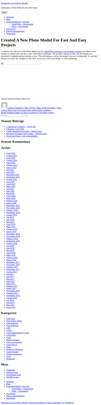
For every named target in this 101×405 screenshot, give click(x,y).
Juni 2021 (10, 182)
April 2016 (10, 307)
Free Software (12, 323)
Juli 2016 (10, 300)
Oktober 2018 (12, 239)
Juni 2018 (10, 248)
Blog (8, 19)
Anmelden (10, 370)
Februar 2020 (11, 201)
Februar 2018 (11, 257)
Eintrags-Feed (12, 372)
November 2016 (13, 291)
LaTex (9, 330)
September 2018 (13, 241)
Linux (8, 337)
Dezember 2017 (13, 262)
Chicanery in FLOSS (15, 129)
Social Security (12, 352)
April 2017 (10, 281)
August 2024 (11, 160)
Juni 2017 (10, 276)
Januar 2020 (11, 203)
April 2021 (10, 184)
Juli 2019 (10, 217)
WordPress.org (12, 377)
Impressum (10, 34)
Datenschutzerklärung (15, 31)
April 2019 (10, 224)
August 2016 (11, 298)
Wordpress (10, 359)
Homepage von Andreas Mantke (14, 3)
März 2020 (10, 198)
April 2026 (10, 153)
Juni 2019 (10, 220)
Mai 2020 (10, 193)
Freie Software (12, 326)
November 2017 (13, 265)
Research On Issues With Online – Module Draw (26, 134)
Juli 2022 (10, 170)
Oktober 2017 (12, 267)
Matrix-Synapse (12, 340)
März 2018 (10, 255)
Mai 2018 (10, 250)
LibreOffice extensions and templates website (62, 51)
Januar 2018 (11, 260)
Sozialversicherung (14, 354)
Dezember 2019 (13, 205)
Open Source (11, 345)
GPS (8, 328)
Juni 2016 (10, 303)
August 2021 (11, 179)
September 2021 (13, 177)
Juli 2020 (10, 189)
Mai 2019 (10, 222)
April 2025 (10, 158)
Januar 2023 (11, 167)
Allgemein (10, 318)
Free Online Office (14, 321)
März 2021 (10, 186)
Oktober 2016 (12, 293)
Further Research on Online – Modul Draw (24, 131)
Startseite (10, 17)
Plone (59, 108)
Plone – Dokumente (20, 26)
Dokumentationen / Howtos (17, 22)
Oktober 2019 (12, 210)
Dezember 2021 (13, 175)
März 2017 (10, 284)
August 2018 (11, 243)
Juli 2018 (10, 246)
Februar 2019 (11, 229)
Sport (8, 356)
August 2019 (11, 215)
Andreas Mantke (14, 108)
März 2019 (10, 227)
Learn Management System (17, 333)
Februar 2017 (11, 286)
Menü (4, 12)
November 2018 (13, 236)
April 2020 (10, 196)
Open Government (14, 342)
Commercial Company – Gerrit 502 (21, 126)
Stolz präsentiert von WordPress (60, 403)
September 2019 (13, 212)
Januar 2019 (11, 231)
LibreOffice (50, 108)
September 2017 (13, 269)
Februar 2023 (11, 165)
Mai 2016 (10, 305)
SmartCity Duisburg (14, 349)
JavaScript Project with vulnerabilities (21, 136)
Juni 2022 (10, 172)
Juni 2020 (10, 191)
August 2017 (11, 272)
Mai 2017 (10, 279)
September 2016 (13, 295)
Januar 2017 (11, 288)
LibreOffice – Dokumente (22, 24)
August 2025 (11, 156)
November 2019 (13, 208)
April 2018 (10, 253)
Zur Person (11, 29)
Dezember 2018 (13, 234)
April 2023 (10, 163)
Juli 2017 (10, 274)
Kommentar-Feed (13, 375)
